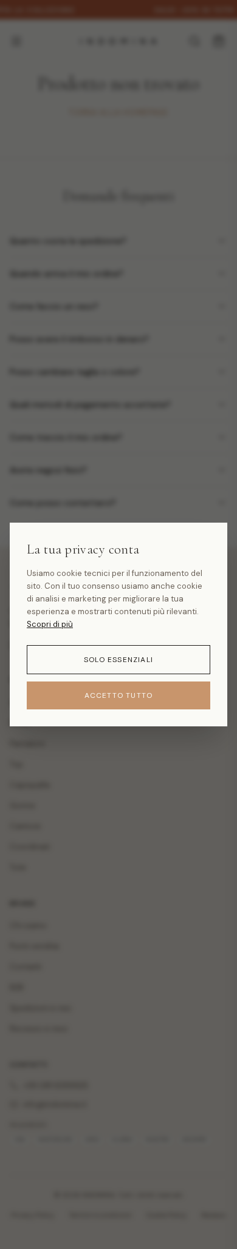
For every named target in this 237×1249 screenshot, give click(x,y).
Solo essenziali (118, 660)
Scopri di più (50, 624)
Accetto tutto (118, 695)
